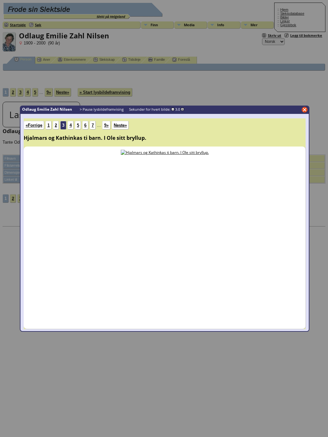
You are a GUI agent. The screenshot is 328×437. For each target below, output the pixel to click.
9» (106, 125)
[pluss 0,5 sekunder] (182, 109)
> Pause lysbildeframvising (102, 109)
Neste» (120, 125)
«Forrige (34, 125)
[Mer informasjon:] (165, 152)
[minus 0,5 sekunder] (172, 109)
